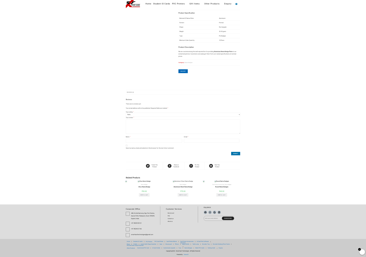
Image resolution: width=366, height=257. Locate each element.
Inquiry (183, 71)
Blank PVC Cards (199, 248)
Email (186, 137)
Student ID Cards (138, 241)
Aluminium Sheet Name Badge (183, 187)
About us (170, 221)
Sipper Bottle (185, 244)
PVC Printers (149, 241)
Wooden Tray (206, 244)
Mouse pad (168, 244)
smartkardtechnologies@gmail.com (142, 234)
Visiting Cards (211, 248)
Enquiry (221, 248)
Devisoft (186, 254)
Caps (160, 244)
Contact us (171, 218)
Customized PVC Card (143, 248)
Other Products (131, 248)
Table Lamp (195, 244)
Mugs (128, 244)
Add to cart (144, 195)
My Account (171, 213)
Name (128, 137)
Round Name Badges (221, 187)
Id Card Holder (156, 248)
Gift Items (183, 243)
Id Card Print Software (203, 241)
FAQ (169, 216)
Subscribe (228, 218)
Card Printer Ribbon (171, 241)
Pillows (177, 244)
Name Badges (189, 62)
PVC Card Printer (159, 241)
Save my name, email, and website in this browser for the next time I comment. (150, 148)
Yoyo (180, 248)
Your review (130, 117)
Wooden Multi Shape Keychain (135, 245)
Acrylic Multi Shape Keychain (148, 244)
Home (128, 241)
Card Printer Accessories (218, 184)
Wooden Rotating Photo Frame (221, 244)
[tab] (130, 92)
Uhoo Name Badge (144, 187)
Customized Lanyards (169, 248)
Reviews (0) (130, 92)
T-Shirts (135, 244)
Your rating (130, 112)
